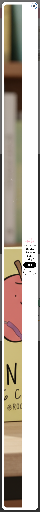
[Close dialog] (34, 6)
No (30, 271)
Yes (30, 265)
